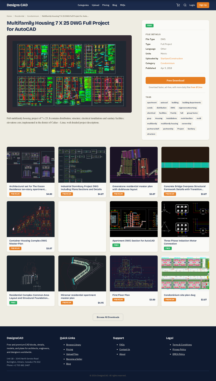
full (181, 113)
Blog (68, 363)
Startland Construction (172, 58)
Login (192, 5)
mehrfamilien (187, 118)
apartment (151, 102)
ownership (186, 123)
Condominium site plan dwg (179, 295)
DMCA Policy (179, 354)
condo (150, 108)
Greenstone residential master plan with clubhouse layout (132, 188)
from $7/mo (196, 87)
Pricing (69, 349)
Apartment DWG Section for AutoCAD (133, 240)
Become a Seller (74, 359)
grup (149, 118)
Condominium (33, 16)
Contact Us (124, 349)
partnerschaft (153, 129)
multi (199, 118)
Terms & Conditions (182, 344)
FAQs (122, 344)
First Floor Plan (121, 295)
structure (151, 134)
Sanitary (191, 129)
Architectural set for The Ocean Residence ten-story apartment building (27, 189)
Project (180, 129)
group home (192, 113)
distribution (162, 108)
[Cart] (178, 5)
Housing (158, 118)
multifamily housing (169, 123)
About (122, 354)
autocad (164, 102)
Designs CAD (17, 5)
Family (173, 113)
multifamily (152, 123)
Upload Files (72, 354)
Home (9, 16)
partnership (168, 129)
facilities (162, 113)
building (175, 102)
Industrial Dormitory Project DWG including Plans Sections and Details (81, 188)
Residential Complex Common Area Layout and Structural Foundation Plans (29, 298)
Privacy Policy (179, 349)
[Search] (185, 5)
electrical (151, 113)
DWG (173, 108)
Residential (19, 16)
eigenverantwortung (187, 108)
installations (171, 118)
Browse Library (73, 344)
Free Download (175, 80)
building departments (191, 102)
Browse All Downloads (108, 317)
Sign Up (203, 5)
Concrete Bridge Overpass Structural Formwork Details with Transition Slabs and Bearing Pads (185, 189)
